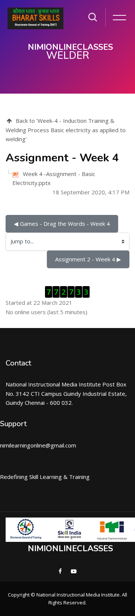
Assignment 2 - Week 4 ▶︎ (88, 259)
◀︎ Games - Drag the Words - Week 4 (62, 223)
